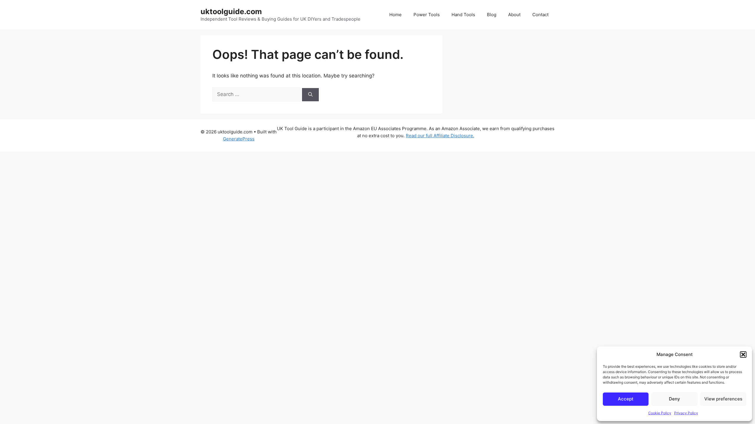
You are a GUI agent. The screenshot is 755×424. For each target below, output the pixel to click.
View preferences (723, 399)
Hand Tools (463, 14)
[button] (743, 354)
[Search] (310, 94)
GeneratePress (239, 139)
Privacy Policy (686, 413)
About (514, 14)
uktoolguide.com (231, 11)
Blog (491, 14)
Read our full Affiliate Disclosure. (440, 135)
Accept (625, 399)
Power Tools (426, 14)
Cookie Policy (659, 413)
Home (395, 14)
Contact (540, 14)
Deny (674, 399)
